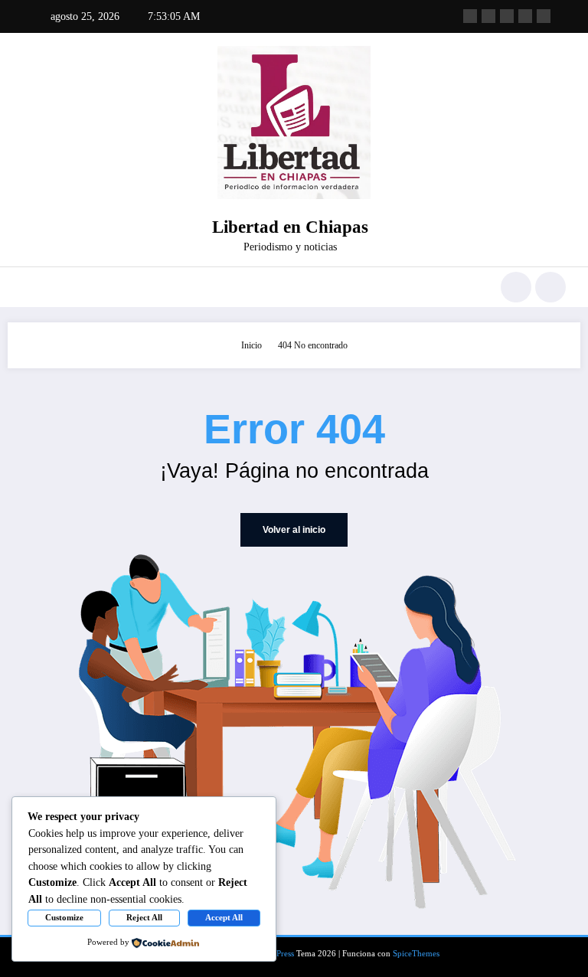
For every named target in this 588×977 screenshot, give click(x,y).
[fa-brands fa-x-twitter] (488, 16)
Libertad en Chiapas (290, 227)
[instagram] (525, 16)
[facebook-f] (470, 16)
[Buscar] (516, 287)
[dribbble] (507, 16)
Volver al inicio (294, 529)
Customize (64, 917)
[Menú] (29, 287)
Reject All (144, 917)
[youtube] (543, 16)
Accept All (224, 917)
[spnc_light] (550, 287)
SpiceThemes (416, 953)
